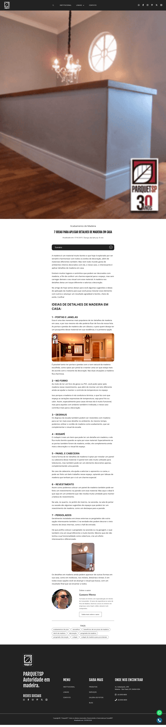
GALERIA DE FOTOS (96, 697)
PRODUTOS (93, 687)
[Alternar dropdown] (83, 5)
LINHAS (79, 5)
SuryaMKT (110, 718)
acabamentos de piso (61, 629)
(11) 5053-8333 (122, 694)
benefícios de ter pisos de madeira (96, 629)
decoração (73, 633)
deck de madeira (59, 633)
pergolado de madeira (88, 633)
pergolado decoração (61, 637)
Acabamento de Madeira (83, 226)
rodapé (74, 637)
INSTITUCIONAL (65, 5)
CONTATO (92, 5)
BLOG (91, 703)
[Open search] (53, 5)
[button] (83, 247)
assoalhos (76, 629)
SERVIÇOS (93, 692)
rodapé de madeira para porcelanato (94, 637)
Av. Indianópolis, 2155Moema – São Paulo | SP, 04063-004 (127, 688)
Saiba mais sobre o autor (90, 614)
